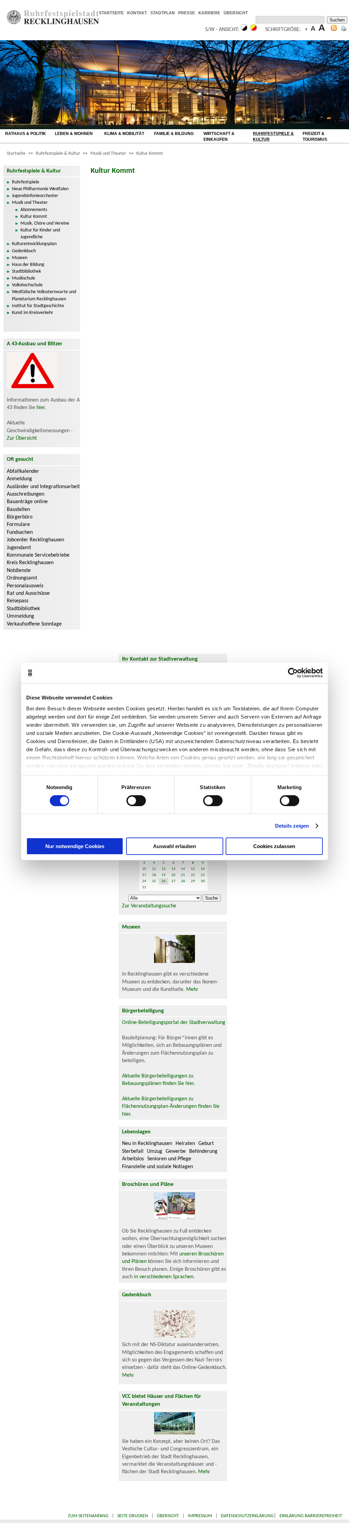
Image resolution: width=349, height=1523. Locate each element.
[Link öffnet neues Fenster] (253, 13)
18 (154, 875)
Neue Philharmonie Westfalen (40, 189)
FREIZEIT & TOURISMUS (315, 136)
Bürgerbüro (19, 517)
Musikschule (23, 278)
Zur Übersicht (22, 438)
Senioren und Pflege (169, 1159)
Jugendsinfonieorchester (35, 195)
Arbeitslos (133, 1159)
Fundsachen (20, 532)
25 (154, 881)
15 (193, 869)
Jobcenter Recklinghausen (35, 540)
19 (164, 875)
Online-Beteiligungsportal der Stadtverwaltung (173, 1022)
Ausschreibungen (25, 494)
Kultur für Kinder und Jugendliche (40, 234)
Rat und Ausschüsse (28, 593)
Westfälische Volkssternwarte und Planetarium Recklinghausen (44, 295)
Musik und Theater (108, 153)
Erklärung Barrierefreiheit (310, 1516)
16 (203, 869)
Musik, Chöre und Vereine (44, 223)
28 (183, 881)
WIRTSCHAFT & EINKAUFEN (218, 136)
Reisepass (17, 601)
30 (203, 881)
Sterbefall (132, 1151)
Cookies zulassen (274, 846)
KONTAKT (137, 13)
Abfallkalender (23, 471)
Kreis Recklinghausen (30, 563)
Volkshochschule (27, 285)
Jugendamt (19, 548)
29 (193, 881)
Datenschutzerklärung (247, 1516)
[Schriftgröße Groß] (306, 29)
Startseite (16, 153)
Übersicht (168, 1516)
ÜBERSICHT (236, 13)
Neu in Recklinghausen (147, 1143)
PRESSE (186, 13)
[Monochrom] (244, 29)
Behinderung (203, 1151)
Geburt (206, 1143)
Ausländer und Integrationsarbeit (43, 486)
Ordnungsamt (22, 578)
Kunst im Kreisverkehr (32, 312)
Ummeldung (20, 616)
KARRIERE (209, 13)
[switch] (136, 800)
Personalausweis (25, 586)
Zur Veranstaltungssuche (149, 906)
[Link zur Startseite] (53, 23)
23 (203, 875)
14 (183, 869)
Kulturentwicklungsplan (34, 243)
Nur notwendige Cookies (74, 846)
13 (173, 869)
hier (40, 407)
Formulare (18, 524)
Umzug (154, 1151)
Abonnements (33, 209)
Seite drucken (132, 1516)
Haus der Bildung (28, 264)
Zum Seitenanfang (88, 1516)
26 (164, 881)
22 (193, 875)
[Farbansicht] (253, 29)
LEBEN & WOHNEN (74, 133)
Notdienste (19, 570)
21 (183, 875)
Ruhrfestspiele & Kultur (58, 153)
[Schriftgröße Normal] (313, 29)
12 (164, 869)
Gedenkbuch (24, 251)
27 (173, 881)
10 (144, 869)
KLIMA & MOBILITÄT (124, 133)
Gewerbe (176, 1151)
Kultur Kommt (149, 153)
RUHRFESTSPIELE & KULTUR (273, 136)
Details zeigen (292, 826)
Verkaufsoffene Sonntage (34, 624)
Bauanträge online (27, 501)
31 (144, 887)
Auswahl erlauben (174, 846)
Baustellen (18, 509)
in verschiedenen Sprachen (163, 1277)
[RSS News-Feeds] (334, 29)
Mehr (192, 989)
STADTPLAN (162, 13)
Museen (19, 257)
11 (154, 869)
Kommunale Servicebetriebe (38, 555)
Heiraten (185, 1143)
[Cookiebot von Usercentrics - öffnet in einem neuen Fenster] (293, 673)
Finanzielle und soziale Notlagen (157, 1167)
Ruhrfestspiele (25, 182)
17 (144, 875)
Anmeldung (19, 479)
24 (144, 881)
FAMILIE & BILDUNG (174, 133)
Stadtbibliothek (26, 271)
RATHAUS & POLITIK (25, 133)
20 (173, 875)
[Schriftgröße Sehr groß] (321, 29)
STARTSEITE (111, 13)
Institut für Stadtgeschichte (38, 305)
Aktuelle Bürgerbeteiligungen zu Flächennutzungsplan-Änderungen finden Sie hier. (170, 1106)
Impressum (200, 1516)
